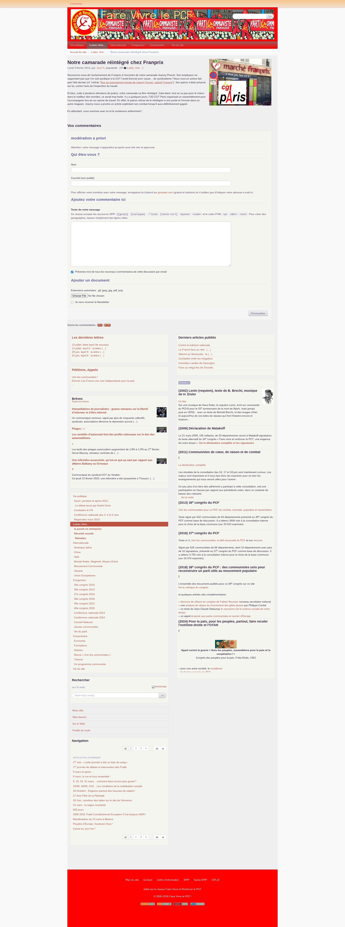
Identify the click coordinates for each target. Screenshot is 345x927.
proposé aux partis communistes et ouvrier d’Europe (221, 616)
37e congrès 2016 (84, 594)
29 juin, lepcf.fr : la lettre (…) (88, 351)
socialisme (216, 668)
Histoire (78, 650)
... (73, 384)
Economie (79, 640)
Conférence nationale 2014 (89, 612)
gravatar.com (165, 192)
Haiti (76, 556)
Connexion (76, 3)
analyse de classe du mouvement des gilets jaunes (214, 605)
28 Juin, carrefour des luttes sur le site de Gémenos (102, 800)
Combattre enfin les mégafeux (195, 358)
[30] (157, 748)
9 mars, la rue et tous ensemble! (91, 776)
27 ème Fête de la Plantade (89, 795)
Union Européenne (84, 575)
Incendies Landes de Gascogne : (197, 363)
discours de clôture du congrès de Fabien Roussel (209, 601)
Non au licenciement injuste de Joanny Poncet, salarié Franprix (136, 82)
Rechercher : (240, 11)
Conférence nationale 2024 (89, 617)
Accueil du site (78, 52)
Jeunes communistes (86, 626)
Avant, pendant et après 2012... (92, 500)
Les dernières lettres (88, 337)
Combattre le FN (83, 510)
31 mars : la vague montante (89, 805)
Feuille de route (81, 730)
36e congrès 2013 (84, 589)
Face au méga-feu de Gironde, (196, 367)
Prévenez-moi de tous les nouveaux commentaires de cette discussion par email (121, 271)
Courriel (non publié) (82, 178)
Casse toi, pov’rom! (84, 828)
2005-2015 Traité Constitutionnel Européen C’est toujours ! (109, 814)
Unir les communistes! (85, 377)
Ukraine (78, 570)
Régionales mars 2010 (87, 519)
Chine (77, 552)
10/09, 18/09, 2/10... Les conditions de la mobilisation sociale (107, 786)
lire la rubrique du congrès (193, 587)
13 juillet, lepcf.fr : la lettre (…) (89, 348)
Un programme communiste (90, 664)
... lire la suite (186, 497)
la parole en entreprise (88, 528)
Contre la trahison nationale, (194, 345)
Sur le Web (78, 723)
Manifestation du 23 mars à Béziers (93, 819)
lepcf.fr (100, 67)
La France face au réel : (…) (194, 349)
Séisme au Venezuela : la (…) (195, 354)
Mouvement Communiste (88, 566)
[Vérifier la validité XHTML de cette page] (148, 904)
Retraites (80, 538)
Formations (80, 645)
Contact (147, 879)
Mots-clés (77, 710)
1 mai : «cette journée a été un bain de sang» (100, 762)
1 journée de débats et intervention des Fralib (99, 767)
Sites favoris (79, 717)
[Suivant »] (163, 748)
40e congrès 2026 (84, 608)
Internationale (118, 45)
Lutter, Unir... (97, 45)
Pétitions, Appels (85, 370)
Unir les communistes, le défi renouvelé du (218, 540)
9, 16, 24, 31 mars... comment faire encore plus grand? (104, 781)
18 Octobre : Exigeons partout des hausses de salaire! (104, 790)
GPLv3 (215, 879)
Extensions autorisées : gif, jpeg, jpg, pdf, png (97, 290)
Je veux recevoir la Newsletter (92, 302)
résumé (258, 540)
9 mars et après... (83, 771)
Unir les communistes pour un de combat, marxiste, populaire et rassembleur (225, 509)
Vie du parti (80, 631)
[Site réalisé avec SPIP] (197, 904)
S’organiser (138, 45)
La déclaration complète (192, 465)
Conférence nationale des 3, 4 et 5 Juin (96, 514)
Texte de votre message (85, 209)
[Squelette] (181, 904)
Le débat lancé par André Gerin (93, 505)
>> (270, 16)
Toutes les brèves (80, 401)
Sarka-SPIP (200, 879)
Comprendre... (158, 45)
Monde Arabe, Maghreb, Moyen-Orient (96, 561)
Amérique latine (83, 547)
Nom (73, 164)
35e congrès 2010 (84, 584)
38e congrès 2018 (84, 598)
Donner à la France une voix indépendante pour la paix (103, 380)
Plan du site (132, 879)
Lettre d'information (168, 879)
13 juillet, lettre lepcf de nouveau (90, 344)
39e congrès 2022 (84, 603)
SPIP (186, 879)
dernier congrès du (197, 672)
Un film (182, 401)
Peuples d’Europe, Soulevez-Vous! (93, 823)
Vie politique (77, 45)
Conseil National (83, 622)
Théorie (78, 659)
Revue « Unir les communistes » (92, 654)
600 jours (78, 809)
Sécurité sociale (84, 533)
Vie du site (178, 45)
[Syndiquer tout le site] (164, 904)
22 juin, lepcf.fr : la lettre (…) (88, 355)
